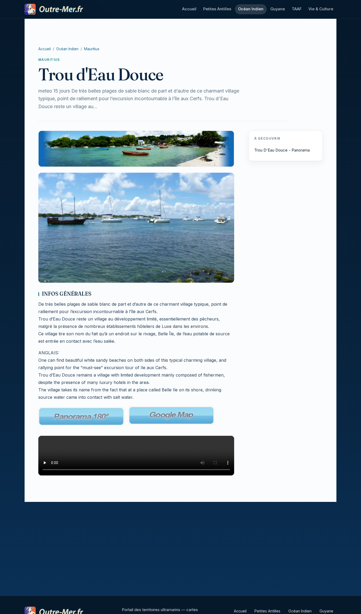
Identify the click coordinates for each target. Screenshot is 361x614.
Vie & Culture (320, 9)
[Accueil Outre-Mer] (54, 9)
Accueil (189, 9)
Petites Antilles (217, 9)
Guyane (277, 9)
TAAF (297, 9)
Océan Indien (250, 9)
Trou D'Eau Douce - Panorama (282, 150)
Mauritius (91, 49)
